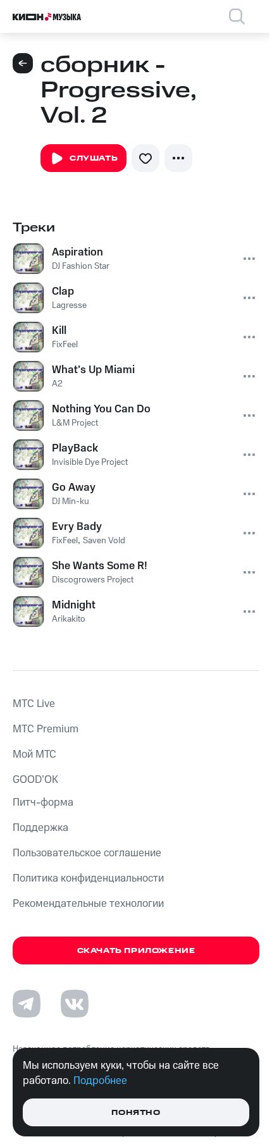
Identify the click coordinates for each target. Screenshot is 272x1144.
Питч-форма (43, 802)
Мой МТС (34, 754)
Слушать (94, 158)
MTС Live (34, 703)
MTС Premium (45, 729)
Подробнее (100, 1080)
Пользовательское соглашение (87, 853)
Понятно (135, 1112)
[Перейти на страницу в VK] (75, 1004)
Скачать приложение (136, 950)
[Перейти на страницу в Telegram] (26, 1004)
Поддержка (40, 827)
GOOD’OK (35, 779)
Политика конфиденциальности (88, 878)
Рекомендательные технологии (88, 903)
